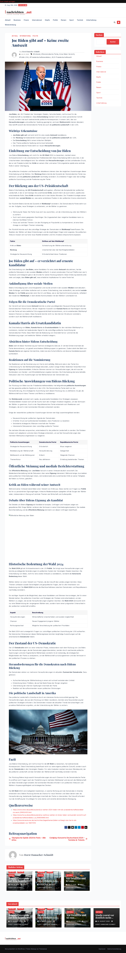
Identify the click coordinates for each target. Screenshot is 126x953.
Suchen (99, 35)
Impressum (102, 949)
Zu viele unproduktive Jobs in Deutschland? (47, 881)
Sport (71, 20)
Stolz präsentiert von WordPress (15, 949)
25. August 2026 (16, 921)
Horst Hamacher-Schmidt (30, 52)
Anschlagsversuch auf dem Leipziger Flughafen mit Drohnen (18, 882)
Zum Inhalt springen (7, 1)
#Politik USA (24, 57)
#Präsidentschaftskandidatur (40, 57)
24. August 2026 (45, 921)
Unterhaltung (91, 20)
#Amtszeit (36, 54)
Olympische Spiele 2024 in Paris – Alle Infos (29, 839)
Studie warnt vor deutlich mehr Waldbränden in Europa (104, 919)
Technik (80, 20)
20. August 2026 (103, 921)
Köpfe (47, 20)
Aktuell (8, 20)
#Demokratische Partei (49, 54)
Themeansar (43, 949)
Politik (55, 20)
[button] (114, 22)
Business (17, 20)
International (37, 20)
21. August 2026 (74, 921)
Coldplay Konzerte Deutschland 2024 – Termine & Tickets (67, 839)
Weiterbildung (10, 25)
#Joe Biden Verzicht (66, 54)
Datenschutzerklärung (114, 949)
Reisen (63, 20)
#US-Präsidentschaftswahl (62, 57)
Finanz (26, 20)
